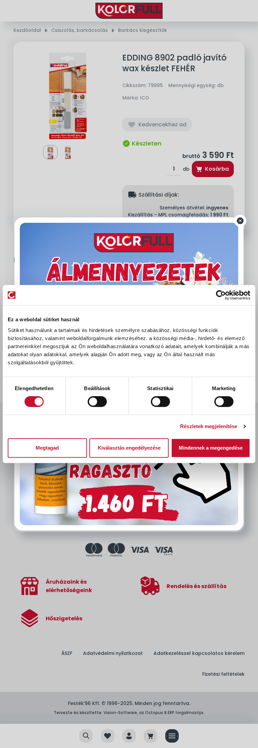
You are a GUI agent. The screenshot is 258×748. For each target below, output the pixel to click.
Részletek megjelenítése (208, 426)
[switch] (97, 401)
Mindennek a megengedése (211, 448)
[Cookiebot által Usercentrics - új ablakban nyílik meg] (220, 295)
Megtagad (47, 448)
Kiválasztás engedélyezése (129, 448)
